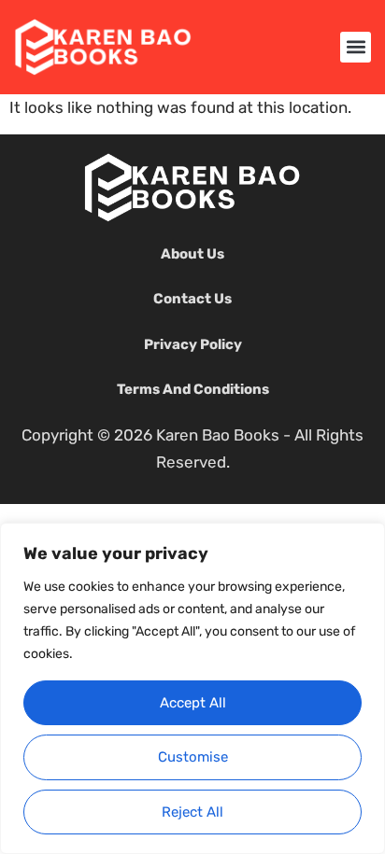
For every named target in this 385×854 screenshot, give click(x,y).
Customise (193, 757)
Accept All (193, 702)
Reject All (192, 812)
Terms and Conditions (193, 389)
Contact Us (192, 298)
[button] (355, 47)
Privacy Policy (193, 344)
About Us (192, 253)
